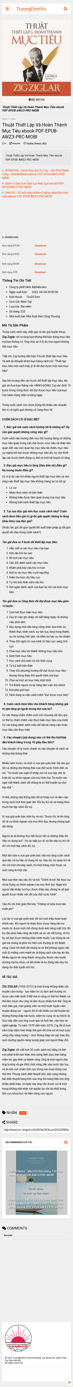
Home (4, 119)
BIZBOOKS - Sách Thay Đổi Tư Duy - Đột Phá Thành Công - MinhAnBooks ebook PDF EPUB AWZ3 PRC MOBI (35, 174)
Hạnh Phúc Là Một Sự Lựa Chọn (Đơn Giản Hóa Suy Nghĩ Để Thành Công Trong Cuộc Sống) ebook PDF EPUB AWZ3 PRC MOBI (35, 1203)
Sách (13, 119)
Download (40, 245)
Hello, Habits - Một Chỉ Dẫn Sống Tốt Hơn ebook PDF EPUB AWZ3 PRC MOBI (35, 1173)
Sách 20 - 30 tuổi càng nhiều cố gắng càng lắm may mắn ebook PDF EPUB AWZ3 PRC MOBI (35, 194)
